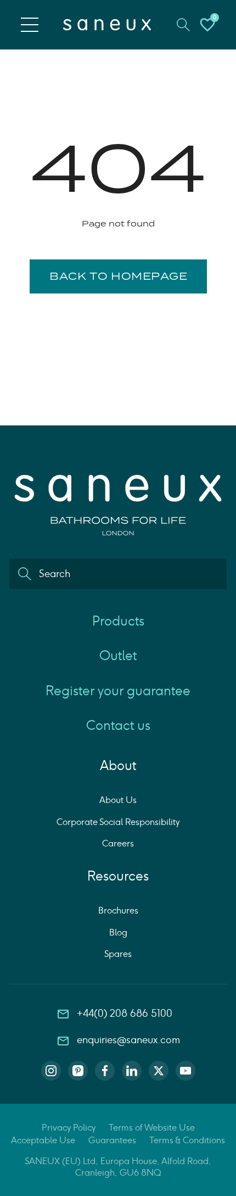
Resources (118, 876)
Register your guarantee (118, 691)
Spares (118, 954)
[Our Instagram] (51, 1071)
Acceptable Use (43, 1140)
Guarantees (112, 1140)
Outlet (118, 655)
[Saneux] (107, 24)
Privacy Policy (68, 1127)
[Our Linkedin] (132, 1071)
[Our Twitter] (158, 1071)
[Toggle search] (183, 25)
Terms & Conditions (187, 1140)
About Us (118, 800)
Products (118, 621)
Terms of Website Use (152, 1127)
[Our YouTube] (185, 1071)
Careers (118, 843)
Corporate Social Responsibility (118, 822)
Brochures (118, 910)
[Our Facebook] (105, 1071)
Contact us (118, 725)
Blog (118, 932)
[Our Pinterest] (78, 1071)
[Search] (24, 573)
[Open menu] (30, 25)
